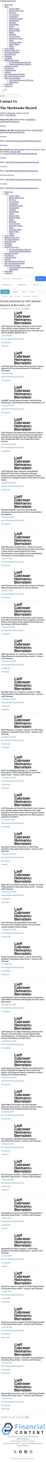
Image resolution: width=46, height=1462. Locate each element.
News (6, 7)
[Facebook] (20, 1452)
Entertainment (14, 24)
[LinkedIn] (25, 1452)
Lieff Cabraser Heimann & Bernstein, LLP (14, 339)
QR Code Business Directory (14, 74)
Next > (27, 309)
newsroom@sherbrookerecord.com (28, 141)
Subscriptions (13, 82)
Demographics (14, 21)
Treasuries (35, 296)
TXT (7, 346)
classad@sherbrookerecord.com (27, 162)
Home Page (8, 5)
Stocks (15, 292)
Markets (5, 292)
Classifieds (8, 58)
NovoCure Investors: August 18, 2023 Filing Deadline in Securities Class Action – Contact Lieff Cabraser (22, 1287)
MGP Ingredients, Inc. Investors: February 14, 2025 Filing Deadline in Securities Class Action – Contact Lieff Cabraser (22, 656)
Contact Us (8, 86)
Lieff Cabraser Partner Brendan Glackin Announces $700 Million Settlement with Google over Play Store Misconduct (22, 999)
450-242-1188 (15, 152)
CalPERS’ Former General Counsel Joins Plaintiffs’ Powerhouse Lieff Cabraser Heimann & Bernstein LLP (23, 401)
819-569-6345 (37, 130)
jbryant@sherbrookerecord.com (26, 154)
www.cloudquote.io (23, 1439)
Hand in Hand (14, 28)
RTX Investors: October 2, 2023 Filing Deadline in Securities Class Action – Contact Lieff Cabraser (21, 1176)
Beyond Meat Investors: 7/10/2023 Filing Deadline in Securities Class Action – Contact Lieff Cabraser (22, 1359)
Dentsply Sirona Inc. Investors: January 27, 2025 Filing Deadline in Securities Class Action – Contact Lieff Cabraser (22, 694)
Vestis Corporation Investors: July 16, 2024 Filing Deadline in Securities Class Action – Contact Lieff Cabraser (21, 959)
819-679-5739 (9, 154)
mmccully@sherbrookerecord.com (12, 132)
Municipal (12, 34)
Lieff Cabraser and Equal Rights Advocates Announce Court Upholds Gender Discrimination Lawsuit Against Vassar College (20, 924)
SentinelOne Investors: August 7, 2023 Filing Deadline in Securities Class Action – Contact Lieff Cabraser (21, 1251)
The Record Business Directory (20, 62)
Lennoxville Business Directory (20, 64)
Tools (32, 292)
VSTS (7, 974)
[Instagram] (31, 1452)
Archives (7, 72)
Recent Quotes (6, 285)
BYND (7, 1373)
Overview (5, 296)
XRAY (7, 709)
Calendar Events (10, 70)
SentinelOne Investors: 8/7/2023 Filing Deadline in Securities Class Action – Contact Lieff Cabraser (21, 1214)
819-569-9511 (31, 120)
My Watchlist (21, 285)
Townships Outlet (15, 42)
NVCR (7, 1302)
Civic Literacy (14, 15)
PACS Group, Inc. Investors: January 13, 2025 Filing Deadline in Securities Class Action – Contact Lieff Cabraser (22, 732)
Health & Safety (14, 30)
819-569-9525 (11, 162)
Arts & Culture (14, 9)
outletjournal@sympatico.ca (10, 122)
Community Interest (16, 19)
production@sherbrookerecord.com (28, 179)
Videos (11, 46)
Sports (11, 40)
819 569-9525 (11, 115)
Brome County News (16, 11)
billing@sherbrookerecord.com (27, 171)
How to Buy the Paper (12, 78)
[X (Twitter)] (15, 1452)
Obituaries (8, 56)
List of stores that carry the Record (21, 80)
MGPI (7, 671)
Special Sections (10, 54)
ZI (6, 864)
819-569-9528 (11, 171)
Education (12, 23)
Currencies (17, 296)
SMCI (7, 902)
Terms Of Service (23, 1446)
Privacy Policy (35, 1443)
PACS (7, 747)
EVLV (7, 788)
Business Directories (11, 60)
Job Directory (9, 68)
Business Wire (7, 342)
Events (11, 26)
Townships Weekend (11, 52)
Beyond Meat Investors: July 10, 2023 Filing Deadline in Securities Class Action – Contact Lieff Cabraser (23, 1394)
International (26, 296)
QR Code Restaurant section (14, 76)
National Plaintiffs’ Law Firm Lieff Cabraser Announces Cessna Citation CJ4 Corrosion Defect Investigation (21, 512)
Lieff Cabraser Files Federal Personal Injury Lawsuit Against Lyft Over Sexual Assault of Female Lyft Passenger (22, 368)
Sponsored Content (15, 38)
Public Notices (14, 44)
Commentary (13, 17)
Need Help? (8, 84)
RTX (7, 1154)
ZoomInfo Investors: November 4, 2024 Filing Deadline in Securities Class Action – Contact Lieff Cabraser (21, 849)
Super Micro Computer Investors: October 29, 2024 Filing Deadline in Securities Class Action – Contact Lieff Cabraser (22, 887)
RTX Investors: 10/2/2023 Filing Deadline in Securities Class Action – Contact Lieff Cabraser (21, 1140)
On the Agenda (14, 36)
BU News (12, 13)
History (11, 32)
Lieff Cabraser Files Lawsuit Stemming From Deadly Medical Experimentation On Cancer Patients (22, 586)
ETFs (24, 292)
